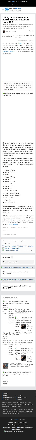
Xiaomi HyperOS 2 (8, 51)
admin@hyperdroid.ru (22, 422)
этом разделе (13, 224)
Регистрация (20, 5)
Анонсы (5, 395)
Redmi (25, 227)
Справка (19, 399)
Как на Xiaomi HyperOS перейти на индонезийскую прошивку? (18, 359)
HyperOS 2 (13, 227)
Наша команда (24, 425)
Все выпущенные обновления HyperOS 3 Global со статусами (19, 302)
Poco (20, 227)
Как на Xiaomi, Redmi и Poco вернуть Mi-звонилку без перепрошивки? (21, 365)
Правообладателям (13, 425)
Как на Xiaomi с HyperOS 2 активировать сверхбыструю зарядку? (21, 373)
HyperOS (5, 227)
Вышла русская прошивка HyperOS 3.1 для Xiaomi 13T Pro (17, 287)
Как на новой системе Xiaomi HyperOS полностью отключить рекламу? (24, 311)
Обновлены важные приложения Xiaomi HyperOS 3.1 (16, 273)
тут (11, 220)
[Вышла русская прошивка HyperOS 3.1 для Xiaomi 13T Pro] (18, 279)
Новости (5, 393)
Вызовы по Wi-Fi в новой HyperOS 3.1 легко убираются (21, 333)
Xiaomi (19, 43)
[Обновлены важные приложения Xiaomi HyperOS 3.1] (17, 268)
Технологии (6, 399)
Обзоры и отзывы (22, 397)
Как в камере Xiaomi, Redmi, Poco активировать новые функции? (24, 342)
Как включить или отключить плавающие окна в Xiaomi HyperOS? (18, 329)
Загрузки (19, 395)
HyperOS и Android (7, 36)
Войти (14, 5)
